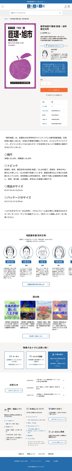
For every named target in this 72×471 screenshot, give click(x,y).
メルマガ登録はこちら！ (36, 364)
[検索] (60, 13)
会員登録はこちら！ (14, 364)
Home (6, 19)
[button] (3, 6)
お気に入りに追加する (55, 95)
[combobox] (36, 13)
